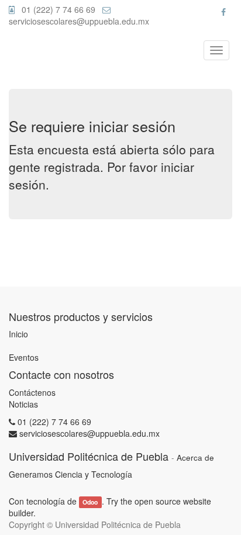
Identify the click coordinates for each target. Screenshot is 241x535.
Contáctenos (32, 392)
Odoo (90, 502)
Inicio (18, 334)
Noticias (23, 404)
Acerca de (195, 457)
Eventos (24, 357)
